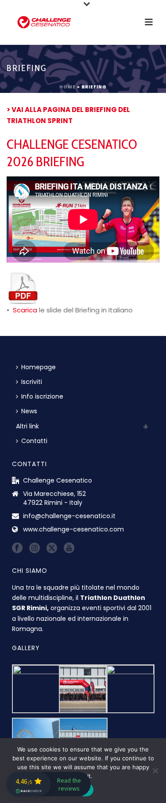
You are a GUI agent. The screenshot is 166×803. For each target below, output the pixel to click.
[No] (155, 770)
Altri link (27, 426)
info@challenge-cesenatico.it (69, 516)
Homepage (38, 367)
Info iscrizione (42, 396)
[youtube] (69, 548)
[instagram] (34, 548)
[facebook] (17, 548)
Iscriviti (31, 381)
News (29, 411)
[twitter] (51, 548)
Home (67, 87)
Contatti (34, 440)
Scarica (25, 310)
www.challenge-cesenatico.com (73, 529)
